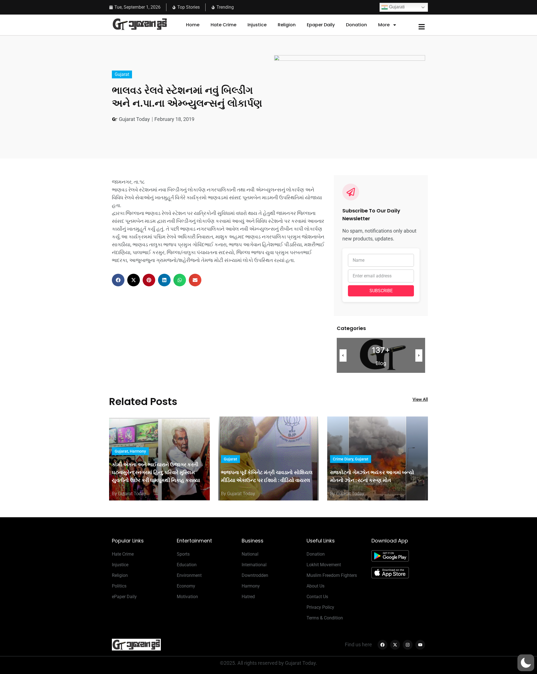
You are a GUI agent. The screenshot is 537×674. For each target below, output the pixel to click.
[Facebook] (382, 645)
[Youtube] (420, 645)
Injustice (257, 25)
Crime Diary (343, 459)
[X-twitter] (395, 645)
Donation (356, 25)
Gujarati (396, 6)
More (384, 25)
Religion (287, 25)
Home (192, 25)
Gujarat (122, 74)
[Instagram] (408, 645)
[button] (118, 280)
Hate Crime (223, 25)
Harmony (138, 451)
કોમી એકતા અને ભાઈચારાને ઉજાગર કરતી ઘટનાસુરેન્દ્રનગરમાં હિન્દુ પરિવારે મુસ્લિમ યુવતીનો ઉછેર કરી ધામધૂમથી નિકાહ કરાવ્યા (156, 472)
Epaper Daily (321, 25)
